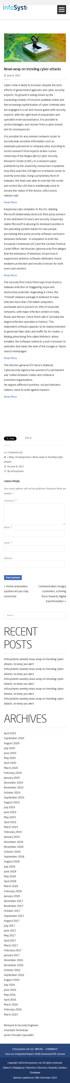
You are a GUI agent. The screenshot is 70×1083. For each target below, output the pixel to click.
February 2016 (13, 1009)
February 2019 (13, 832)
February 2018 (13, 891)
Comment (10, 500)
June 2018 (10, 871)
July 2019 (9, 807)
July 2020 (9, 748)
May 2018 (10, 876)
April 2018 (10, 881)
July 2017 (9, 925)
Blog (11, 457)
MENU (61, 9)
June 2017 (10, 930)
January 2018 (12, 896)
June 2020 (10, 753)
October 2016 (12, 970)
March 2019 (11, 827)
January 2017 (12, 955)
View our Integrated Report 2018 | (23, 1053)
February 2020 (13, 773)
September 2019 (14, 797)
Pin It (28, 438)
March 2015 (11, 1014)
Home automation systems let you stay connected (16, 591)
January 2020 (12, 777)
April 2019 (10, 822)
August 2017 (11, 921)
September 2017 (14, 916)
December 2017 (13, 901)
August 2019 (11, 802)
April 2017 (10, 940)
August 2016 (11, 980)
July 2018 (9, 866)
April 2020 (10, 763)
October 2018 (12, 851)
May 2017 (10, 935)
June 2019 (10, 812)
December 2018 (13, 842)
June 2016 (10, 990)
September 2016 (14, 975)
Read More (10, 202)
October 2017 (12, 911)
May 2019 (10, 817)
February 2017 (13, 950)
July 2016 (9, 985)
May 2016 (10, 995)
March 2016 (11, 1004)
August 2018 (11, 861)
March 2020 (11, 768)
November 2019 (13, 787)
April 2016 (10, 999)
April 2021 (10, 733)
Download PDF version (53, 1053)
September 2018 (14, 856)
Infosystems (17, 471)
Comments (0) (14, 452)
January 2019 (12, 837)
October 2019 (12, 792)
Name (8, 527)
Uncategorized (22, 457)
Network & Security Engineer (21, 1025)
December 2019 (13, 782)
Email (8, 542)
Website (8, 558)
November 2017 (13, 906)
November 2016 (13, 965)
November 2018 (13, 847)
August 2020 (11, 743)
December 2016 (13, 960)
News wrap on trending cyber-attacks (32, 69)
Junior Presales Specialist (19, 1035)
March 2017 (11, 945)
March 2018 (11, 886)
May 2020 (10, 758)
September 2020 (14, 738)
